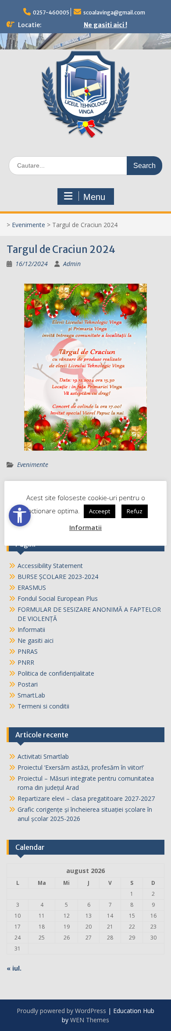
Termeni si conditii (43, 706)
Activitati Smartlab (43, 756)
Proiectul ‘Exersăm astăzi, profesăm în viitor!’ (81, 767)
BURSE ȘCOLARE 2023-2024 (58, 576)
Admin (72, 264)
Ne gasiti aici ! (105, 25)
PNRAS (28, 651)
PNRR (26, 662)
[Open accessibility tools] (20, 515)
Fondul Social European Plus (58, 598)
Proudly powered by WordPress (61, 1010)
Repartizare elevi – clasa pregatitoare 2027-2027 (86, 798)
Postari (28, 684)
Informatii (31, 629)
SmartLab (31, 695)
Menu (94, 197)
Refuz (134, 511)
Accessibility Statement (50, 565)
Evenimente (28, 225)
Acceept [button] (99, 511)
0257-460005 (51, 12)
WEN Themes (89, 1020)
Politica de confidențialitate (56, 673)
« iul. (14, 968)
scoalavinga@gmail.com (114, 12)
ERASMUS (32, 587)
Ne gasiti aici (35, 640)
